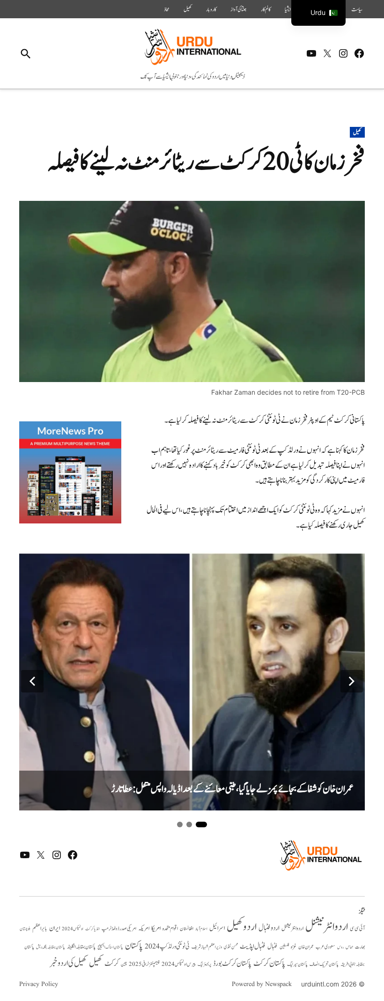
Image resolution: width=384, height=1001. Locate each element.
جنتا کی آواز (238, 9)
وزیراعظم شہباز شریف (207, 947)
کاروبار (211, 9)
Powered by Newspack (262, 984)
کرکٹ (111, 963)
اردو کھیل (242, 927)
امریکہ (143, 928)
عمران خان (306, 946)
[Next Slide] (351, 681)
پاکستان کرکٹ (269, 963)
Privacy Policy (38, 984)
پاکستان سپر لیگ (297, 964)
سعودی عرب (325, 946)
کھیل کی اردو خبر (68, 963)
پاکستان (134, 946)
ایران (54, 928)
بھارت (360, 946)
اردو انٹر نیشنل (292, 929)
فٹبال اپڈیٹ (253, 946)
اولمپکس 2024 (72, 929)
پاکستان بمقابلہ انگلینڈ (81, 947)
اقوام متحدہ (170, 928)
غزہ (293, 946)
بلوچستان (25, 929)
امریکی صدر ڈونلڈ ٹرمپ (119, 929)
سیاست (356, 9)
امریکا (156, 928)
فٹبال (272, 947)
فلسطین (284, 947)
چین (124, 964)
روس (340, 947)
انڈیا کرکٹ (92, 929)
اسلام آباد (201, 929)
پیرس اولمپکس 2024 (179, 964)
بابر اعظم (39, 928)
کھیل (188, 9)
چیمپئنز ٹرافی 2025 (144, 964)
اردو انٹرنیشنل (326, 926)
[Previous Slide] (32, 681)
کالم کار (266, 9)
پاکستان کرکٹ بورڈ (232, 963)
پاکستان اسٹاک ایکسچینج (110, 947)
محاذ (167, 9)
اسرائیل (217, 928)
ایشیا (288, 9)
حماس (349, 947)
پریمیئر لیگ (204, 964)
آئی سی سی (357, 928)
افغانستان (186, 929)
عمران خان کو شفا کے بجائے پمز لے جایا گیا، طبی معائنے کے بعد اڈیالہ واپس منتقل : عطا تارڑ (232, 789)
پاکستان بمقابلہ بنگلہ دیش (50, 947)
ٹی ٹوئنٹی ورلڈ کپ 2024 (167, 946)
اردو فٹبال (269, 928)
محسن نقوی (231, 947)
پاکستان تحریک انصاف (324, 964)
